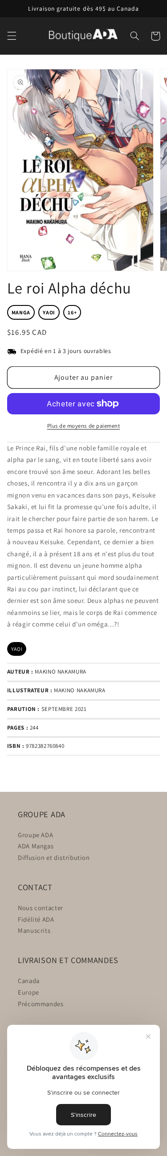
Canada (29, 980)
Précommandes (41, 1003)
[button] (11, 36)
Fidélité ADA (36, 919)
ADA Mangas (35, 846)
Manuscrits (34, 930)
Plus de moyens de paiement (83, 425)
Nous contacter (40, 907)
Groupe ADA (35, 835)
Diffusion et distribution (54, 857)
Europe (28, 992)
